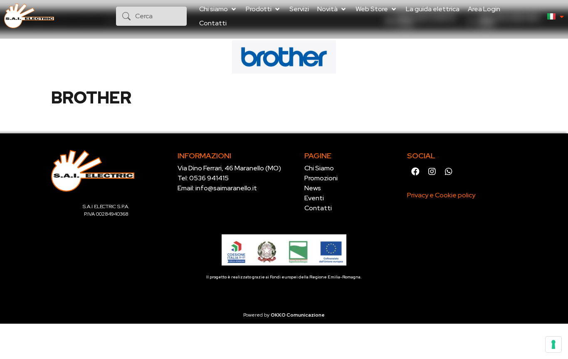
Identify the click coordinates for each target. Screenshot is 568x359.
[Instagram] (432, 171)
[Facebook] (415, 171)
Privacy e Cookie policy (441, 195)
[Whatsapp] (448, 171)
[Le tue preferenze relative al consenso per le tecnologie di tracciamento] (553, 344)
